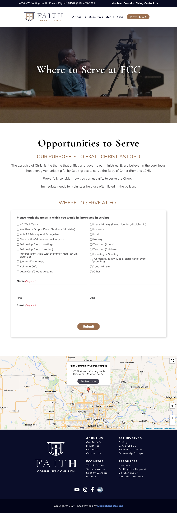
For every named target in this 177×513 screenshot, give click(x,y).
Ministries (93, 445)
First (19, 297)
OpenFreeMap (158, 428)
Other (96, 271)
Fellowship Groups (131, 453)
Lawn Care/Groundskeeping (36, 271)
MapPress (149, 428)
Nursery (98, 239)
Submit (88, 326)
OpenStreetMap (170, 428)
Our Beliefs (93, 442)
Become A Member (131, 449)
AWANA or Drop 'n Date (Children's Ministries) (47, 229)
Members (116, 3)
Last (92, 297)
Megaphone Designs (110, 505)
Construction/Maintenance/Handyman (42, 239)
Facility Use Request (132, 469)
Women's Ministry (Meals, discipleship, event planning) (119, 260)
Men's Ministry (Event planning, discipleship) (119, 224)
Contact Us (151, 3)
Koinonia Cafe (28, 266)
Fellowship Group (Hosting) (36, 244)
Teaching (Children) (105, 249)
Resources (128, 461)
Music (96, 234)
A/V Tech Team (29, 224)
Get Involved (130, 438)
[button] (88, 390)
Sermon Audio (95, 469)
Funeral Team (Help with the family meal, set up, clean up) (48, 255)
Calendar (128, 3)
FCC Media (95, 461)
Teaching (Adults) (103, 244)
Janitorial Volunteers (32, 261)
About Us (94, 438)
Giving (139, 3)
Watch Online (95, 465)
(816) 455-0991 (85, 3)
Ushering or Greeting (105, 254)
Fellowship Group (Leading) (36, 249)
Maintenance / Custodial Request (131, 474)
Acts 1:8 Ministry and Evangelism (39, 234)
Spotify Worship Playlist (97, 474)
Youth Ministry (101, 266)
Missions (98, 229)
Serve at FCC (128, 445)
